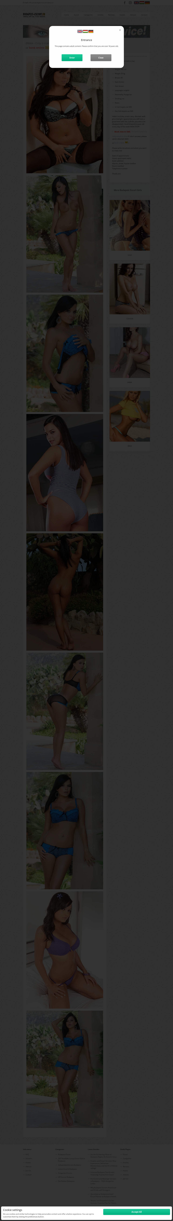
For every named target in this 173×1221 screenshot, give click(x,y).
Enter (72, 57)
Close (101, 57)
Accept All (137, 1211)
